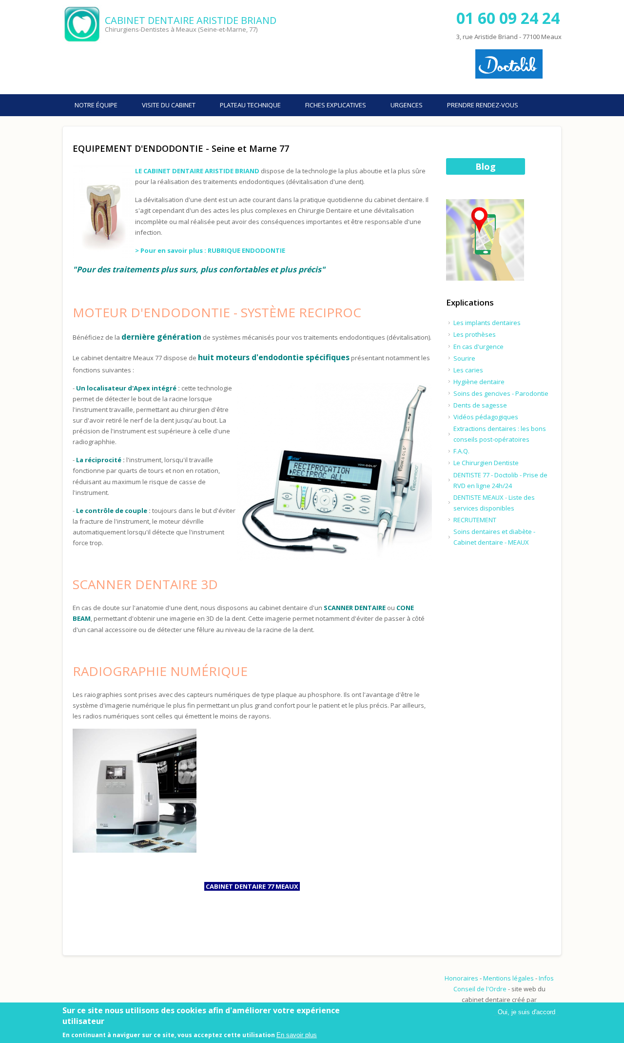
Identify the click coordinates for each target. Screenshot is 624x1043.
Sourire (464, 358)
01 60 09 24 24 (508, 17)
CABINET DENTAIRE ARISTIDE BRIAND (190, 20)
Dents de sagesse (480, 405)
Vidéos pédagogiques (485, 416)
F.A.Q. (461, 451)
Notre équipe (96, 105)
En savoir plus (296, 1035)
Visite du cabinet (168, 105)
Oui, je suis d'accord (526, 1012)
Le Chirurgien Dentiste (486, 462)
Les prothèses (474, 334)
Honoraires (461, 978)
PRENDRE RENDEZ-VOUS (482, 105)
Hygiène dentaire (479, 381)
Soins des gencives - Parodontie (500, 393)
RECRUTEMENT (474, 519)
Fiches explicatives (335, 105)
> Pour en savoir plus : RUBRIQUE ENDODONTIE (210, 250)
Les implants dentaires (487, 322)
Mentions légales (508, 978)
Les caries (468, 370)
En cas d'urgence (478, 346)
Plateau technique (250, 105)
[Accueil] (82, 24)
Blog (485, 166)
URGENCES (406, 105)
